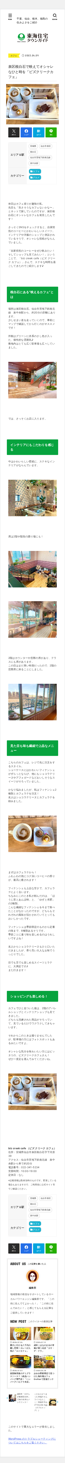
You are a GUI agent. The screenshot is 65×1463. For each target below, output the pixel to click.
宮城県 (33, 146)
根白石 (33, 152)
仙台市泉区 (46, 146)
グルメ (36, 177)
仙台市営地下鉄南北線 (40, 157)
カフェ (13, 55)
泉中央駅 (34, 163)
